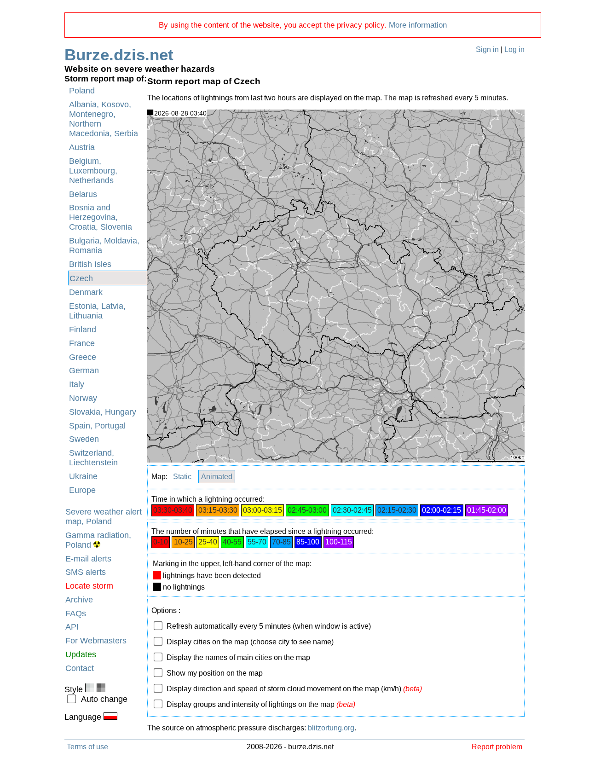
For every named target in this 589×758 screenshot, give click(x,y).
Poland (82, 90)
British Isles (90, 264)
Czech (81, 278)
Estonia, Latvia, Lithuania (97, 310)
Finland (82, 329)
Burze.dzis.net (118, 55)
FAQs (75, 613)
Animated (216, 476)
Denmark (86, 292)
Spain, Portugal (97, 425)
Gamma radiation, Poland (98, 540)
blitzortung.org (331, 728)
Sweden (84, 439)
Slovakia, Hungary (102, 412)
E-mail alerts (88, 558)
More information (418, 25)
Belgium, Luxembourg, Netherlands (93, 170)
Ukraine (83, 476)
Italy (76, 384)
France (82, 343)
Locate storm (89, 585)
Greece (82, 357)
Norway (83, 398)
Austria (82, 147)
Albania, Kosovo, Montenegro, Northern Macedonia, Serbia (103, 119)
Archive (79, 599)
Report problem (497, 746)
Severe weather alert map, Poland (103, 516)
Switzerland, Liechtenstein (93, 457)
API (72, 626)
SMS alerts (85, 572)
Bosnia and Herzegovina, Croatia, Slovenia (100, 217)
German (84, 370)
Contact (79, 668)
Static (182, 476)
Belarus (83, 194)
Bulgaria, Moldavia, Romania (104, 245)
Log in (514, 49)
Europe (82, 490)
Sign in (487, 49)
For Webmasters (96, 640)
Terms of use (87, 746)
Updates (80, 654)
